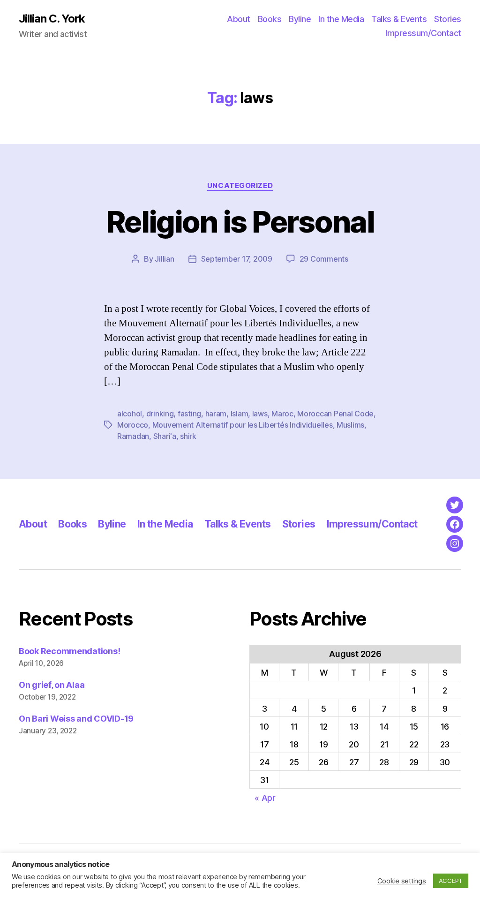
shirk (188, 436)
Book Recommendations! (69, 651)
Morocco (132, 425)
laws (260, 413)
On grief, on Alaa (51, 685)
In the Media (341, 19)
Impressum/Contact (423, 33)
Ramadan (133, 436)
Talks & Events (399, 19)
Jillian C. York (52, 18)
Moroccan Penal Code (335, 413)
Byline (300, 19)
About (238, 19)
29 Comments (324, 259)
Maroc (282, 413)
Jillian (164, 259)
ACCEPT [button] (451, 880)
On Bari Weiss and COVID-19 (76, 719)
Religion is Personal (240, 222)
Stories (447, 19)
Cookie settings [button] (401, 881)
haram (216, 413)
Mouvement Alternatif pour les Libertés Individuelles (242, 425)
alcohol (129, 413)
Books (270, 19)
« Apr (265, 798)
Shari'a (164, 436)
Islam (239, 413)
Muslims (350, 425)
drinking (160, 413)
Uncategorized (240, 185)
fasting (189, 413)
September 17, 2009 (236, 259)
